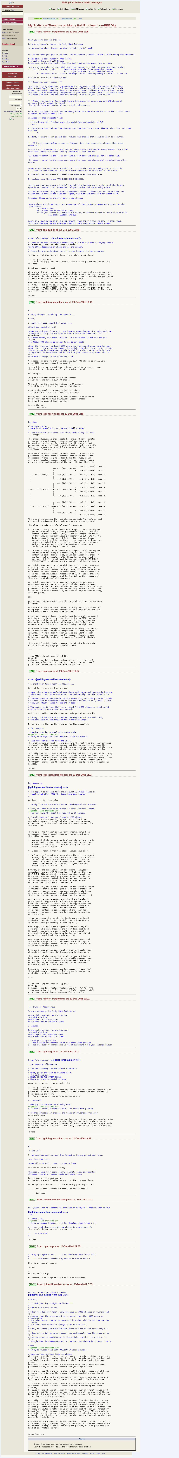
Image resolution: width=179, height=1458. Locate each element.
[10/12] (32, 1199)
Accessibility (12, 73)
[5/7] (57, 18)
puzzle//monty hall (67, 18)
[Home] (11, 2)
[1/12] (32, 31)
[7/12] (32, 998)
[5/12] (32, 671)
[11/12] (32, 1246)
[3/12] (32, 302)
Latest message (9, 19)
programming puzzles (49, 18)
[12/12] (32, 1284)
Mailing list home (12, 6)
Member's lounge (12, 82)
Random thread (8, 44)
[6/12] (32, 774)
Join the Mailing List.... (11, 66)
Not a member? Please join (13, 111)
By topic (5, 53)
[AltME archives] (59, 1453)
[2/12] (32, 230)
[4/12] (32, 414)
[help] (80, 18)
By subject (6, 62)
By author (5, 59)
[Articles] (85, 1453)
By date (5, 56)
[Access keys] (95, 1453)
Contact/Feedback (12, 85)
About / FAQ (12, 76)
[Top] (103, 1453)
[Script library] (47, 1453)
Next (4, 38)
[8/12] (32, 1051)
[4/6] (74, 18)
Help (12, 10)
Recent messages (10, 22)
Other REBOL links (12, 88)
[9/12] (32, 1138)
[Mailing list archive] (73, 1453)
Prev (4, 32)
